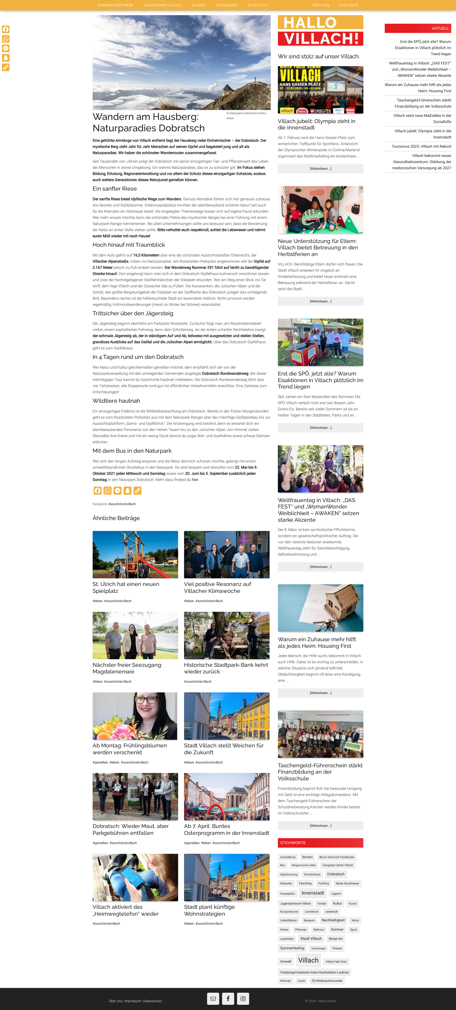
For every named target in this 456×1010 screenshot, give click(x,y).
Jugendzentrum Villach (295, 903)
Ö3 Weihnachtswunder (327, 981)
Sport (353, 929)
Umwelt (285, 961)
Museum (309, 920)
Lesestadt (331, 911)
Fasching (305, 883)
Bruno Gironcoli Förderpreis (336, 857)
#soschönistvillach (122, 504)
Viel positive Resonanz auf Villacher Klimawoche (217, 587)
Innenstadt (313, 893)
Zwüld (301, 981)
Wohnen (285, 981)
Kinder (322, 903)
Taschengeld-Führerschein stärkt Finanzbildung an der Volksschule (320, 771)
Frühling (323, 883)
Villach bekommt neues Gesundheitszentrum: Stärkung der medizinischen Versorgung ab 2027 (421, 161)
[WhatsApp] (5, 39)
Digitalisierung (288, 874)
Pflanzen (301, 929)
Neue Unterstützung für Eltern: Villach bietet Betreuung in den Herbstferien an (318, 247)
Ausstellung (287, 857)
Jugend (336, 893)
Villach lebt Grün (336, 961)
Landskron (311, 911)
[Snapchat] (5, 58)
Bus (282, 865)
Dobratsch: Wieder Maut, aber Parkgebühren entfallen (130, 829)
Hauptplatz (287, 893)
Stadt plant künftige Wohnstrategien (209, 910)
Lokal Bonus (288, 920)
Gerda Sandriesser (347, 883)
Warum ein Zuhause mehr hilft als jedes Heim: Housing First (317, 642)
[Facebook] (5, 29)
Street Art (336, 939)
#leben (98, 601)
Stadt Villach (311, 939)
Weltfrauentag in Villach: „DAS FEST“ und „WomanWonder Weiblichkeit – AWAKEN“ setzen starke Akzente (318, 510)
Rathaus (319, 929)
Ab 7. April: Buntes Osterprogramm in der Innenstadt (226, 829)
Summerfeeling (292, 948)
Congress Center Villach (338, 865)
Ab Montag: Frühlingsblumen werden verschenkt (130, 748)
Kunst (352, 903)
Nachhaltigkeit (333, 920)
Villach (308, 960)
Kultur (337, 903)
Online (284, 929)
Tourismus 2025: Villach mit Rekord (421, 146)
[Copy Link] (5, 67)
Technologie (318, 948)
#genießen (100, 762)
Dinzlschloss (312, 874)
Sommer (337, 929)
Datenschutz (152, 1001)
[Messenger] (5, 48)
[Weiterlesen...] (328, 169)
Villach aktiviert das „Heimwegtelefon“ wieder (126, 910)
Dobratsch (336, 874)
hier (195, 479)
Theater (337, 948)
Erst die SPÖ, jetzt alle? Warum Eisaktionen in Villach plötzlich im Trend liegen (320, 380)
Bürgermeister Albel (304, 865)
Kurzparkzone (289, 911)
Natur (355, 920)
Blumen (307, 857)
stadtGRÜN (287, 939)
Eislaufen (286, 883)
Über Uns (115, 1001)
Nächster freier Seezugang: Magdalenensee (127, 668)
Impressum (132, 1001)
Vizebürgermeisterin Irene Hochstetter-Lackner (314, 972)
